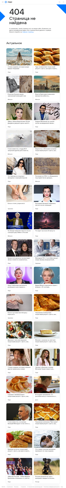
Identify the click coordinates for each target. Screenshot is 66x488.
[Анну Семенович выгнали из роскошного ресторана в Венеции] (19, 279)
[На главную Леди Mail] (9, 2)
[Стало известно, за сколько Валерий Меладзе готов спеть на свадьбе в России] (19, 416)
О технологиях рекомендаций (34, 486)
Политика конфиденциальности (51, 486)
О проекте (23, 486)
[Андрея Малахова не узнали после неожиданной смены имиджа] (47, 116)
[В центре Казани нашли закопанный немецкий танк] (19, 88)
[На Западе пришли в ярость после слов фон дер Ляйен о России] (19, 225)
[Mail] (6, 2)
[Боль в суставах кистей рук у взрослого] (19, 307)
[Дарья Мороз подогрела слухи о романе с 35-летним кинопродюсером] (47, 279)
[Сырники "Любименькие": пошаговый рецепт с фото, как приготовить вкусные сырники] (19, 389)
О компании (10, 486)
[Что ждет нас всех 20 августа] (47, 225)
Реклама (16, 486)
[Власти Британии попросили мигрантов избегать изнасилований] (47, 88)
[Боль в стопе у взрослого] (19, 197)
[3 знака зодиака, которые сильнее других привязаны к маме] (19, 361)
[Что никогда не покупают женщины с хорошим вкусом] (19, 170)
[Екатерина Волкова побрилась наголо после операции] (47, 197)
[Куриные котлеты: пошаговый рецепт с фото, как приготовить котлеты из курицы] (19, 443)
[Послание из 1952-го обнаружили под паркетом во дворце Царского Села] (47, 170)
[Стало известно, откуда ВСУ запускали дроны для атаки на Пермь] (19, 143)
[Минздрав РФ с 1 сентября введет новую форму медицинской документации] (47, 252)
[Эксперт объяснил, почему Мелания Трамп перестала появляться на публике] (47, 361)
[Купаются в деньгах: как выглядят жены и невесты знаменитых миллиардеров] (19, 252)
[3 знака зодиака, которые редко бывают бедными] (19, 61)
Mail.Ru (3, 486)
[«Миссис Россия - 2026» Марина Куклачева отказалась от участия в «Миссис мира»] (19, 471)
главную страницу (28, 32)
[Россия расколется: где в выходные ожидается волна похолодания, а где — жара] (47, 471)
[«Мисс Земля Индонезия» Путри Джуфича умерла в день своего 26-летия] (19, 116)
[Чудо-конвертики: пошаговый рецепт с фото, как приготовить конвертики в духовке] (47, 61)
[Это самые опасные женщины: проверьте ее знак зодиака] (47, 443)
